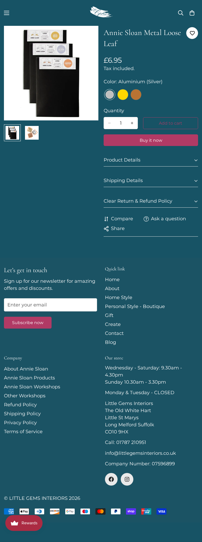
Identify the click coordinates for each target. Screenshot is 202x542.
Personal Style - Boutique (135, 306)
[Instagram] (127, 479)
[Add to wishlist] (192, 33)
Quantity (114, 111)
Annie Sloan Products (29, 378)
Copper (136, 94)
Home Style (118, 297)
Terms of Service (23, 431)
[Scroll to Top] (192, 513)
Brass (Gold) (123, 94)
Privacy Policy (20, 423)
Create (113, 324)
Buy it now (151, 140)
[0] (192, 13)
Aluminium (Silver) (109, 94)
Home (112, 279)
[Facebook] (111, 479)
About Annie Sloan (26, 369)
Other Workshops (25, 396)
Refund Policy (20, 405)
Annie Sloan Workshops (32, 387)
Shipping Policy (22, 414)
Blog (110, 342)
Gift (109, 315)
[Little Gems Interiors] (101, 13)
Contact (114, 333)
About (112, 288)
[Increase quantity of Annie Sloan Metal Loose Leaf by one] (132, 123)
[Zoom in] (87, 37)
